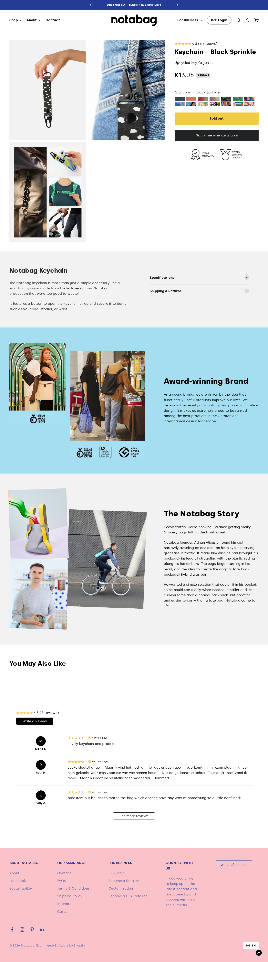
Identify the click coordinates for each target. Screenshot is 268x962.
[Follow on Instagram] (22, 929)
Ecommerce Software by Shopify (60, 945)
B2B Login (219, 20)
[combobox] (251, 945)
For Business (187, 20)
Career (63, 912)
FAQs (61, 881)
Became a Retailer (123, 881)
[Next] (177, 5)
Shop (13, 20)
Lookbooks (18, 881)
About (31, 20)
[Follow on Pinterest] (32, 929)
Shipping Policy (69, 896)
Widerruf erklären (234, 865)
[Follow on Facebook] (12, 929)
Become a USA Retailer (127, 896)
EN (254, 945)
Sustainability (20, 888)
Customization (120, 888)
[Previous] (90, 5)
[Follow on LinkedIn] (42, 929)
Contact (53, 20)
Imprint (63, 904)
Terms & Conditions (73, 888)
